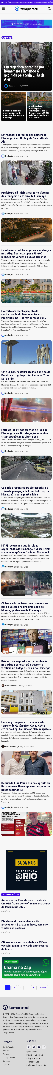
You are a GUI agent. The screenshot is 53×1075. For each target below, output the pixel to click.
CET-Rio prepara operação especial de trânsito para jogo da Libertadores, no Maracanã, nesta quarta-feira (25, 491)
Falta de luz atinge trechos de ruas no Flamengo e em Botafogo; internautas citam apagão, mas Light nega (24, 433)
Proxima (43, 987)
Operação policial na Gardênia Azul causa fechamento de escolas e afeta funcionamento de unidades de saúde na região (40, 2)
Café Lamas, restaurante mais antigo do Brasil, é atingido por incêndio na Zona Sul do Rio (25, 375)
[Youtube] (39, 1047)
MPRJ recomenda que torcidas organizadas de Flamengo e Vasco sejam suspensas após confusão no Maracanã (25, 549)
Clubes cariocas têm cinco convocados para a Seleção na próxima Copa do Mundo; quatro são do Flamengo (24, 607)
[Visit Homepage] (26, 8)
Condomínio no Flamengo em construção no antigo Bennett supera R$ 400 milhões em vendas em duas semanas (26, 253)
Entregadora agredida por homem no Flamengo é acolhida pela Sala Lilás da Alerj (24, 138)
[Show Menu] (3, 9)
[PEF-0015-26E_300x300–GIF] (26, 870)
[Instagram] (34, 1047)
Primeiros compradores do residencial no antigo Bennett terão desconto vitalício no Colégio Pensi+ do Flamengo (25, 664)
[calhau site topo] (26, 23)
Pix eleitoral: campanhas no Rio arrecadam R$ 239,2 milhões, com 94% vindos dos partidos (25, 924)
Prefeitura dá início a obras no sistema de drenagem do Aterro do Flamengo (25, 194)
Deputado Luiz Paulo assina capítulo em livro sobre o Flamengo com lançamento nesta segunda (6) (25, 786)
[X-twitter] (28, 1047)
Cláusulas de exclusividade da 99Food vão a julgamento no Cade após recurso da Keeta (24, 945)
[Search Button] (49, 9)
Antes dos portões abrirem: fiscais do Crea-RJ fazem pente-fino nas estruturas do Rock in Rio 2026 (26, 903)
